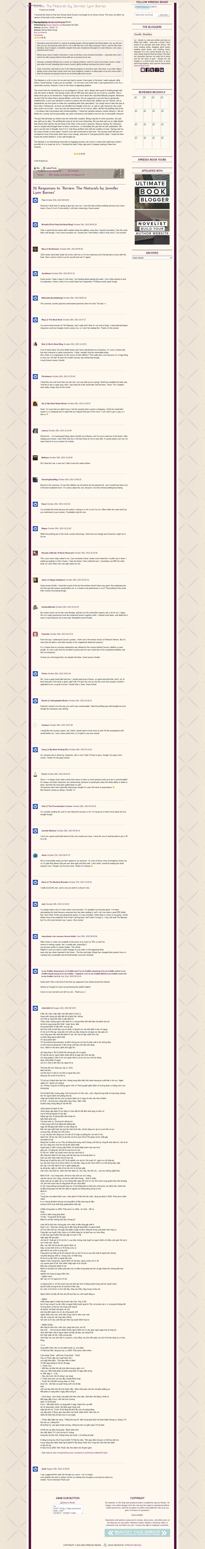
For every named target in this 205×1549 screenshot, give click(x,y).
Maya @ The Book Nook (52, 320)
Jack (43, 904)
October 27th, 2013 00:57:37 (58, 855)
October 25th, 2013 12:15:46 (63, 376)
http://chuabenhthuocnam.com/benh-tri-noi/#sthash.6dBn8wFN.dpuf (80, 1453)
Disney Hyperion (52, 25)
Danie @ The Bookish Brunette (55, 882)
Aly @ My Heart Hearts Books (54, 403)
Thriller (51, 27)
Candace (45, 725)
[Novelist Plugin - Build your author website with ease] (152, 244)
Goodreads (38, 35)
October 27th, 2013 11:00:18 (80, 882)
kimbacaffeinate (48, 607)
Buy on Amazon (40, 32)
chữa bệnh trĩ (47, 1008)
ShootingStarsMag (50, 479)
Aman (44, 855)
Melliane (45, 458)
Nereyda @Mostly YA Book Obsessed (58, 553)
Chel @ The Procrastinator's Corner (57, 806)
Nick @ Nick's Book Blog (52, 344)
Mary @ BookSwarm (50, 249)
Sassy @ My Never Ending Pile (55, 750)
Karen (44, 504)
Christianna (46, 376)
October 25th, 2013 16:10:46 (85, 553)
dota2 (44, 1469)
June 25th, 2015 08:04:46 (87, 936)
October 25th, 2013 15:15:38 (59, 528)
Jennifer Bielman (49, 831)
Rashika (147, 34)
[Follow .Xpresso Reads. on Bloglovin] (142, 9)
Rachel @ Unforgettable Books (55, 701)
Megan (44, 528)
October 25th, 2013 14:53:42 (58, 504)
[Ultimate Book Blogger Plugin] (152, 208)
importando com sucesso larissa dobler (59, 936)
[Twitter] (152, 71)
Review (41, 175)
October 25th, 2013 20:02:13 (77, 580)
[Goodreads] (157, 71)
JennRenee (46, 273)
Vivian (44, 673)
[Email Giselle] (143, 71)
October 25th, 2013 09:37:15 (63, 273)
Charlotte (45, 634)
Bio (38, 168)
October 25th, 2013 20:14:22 (67, 607)
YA (56, 27)
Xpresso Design (133, 1545)
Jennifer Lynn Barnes (56, 22)
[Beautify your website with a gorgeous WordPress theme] (137, 1536)
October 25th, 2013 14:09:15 (69, 479)
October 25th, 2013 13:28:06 (61, 458)
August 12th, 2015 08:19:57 (65, 1008)
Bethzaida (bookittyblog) (52, 298)
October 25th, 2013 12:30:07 (79, 403)
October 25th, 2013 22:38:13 (80, 701)
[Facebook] (147, 71)
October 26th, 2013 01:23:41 (80, 750)
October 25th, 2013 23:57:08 (61, 725)
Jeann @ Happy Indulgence (53, 580)
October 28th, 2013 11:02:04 (57, 904)
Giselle (52, 10)
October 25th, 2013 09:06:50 (71, 249)
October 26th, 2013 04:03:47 (58, 774)
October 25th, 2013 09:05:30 (85, 224)
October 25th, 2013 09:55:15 (74, 298)
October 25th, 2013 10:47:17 (74, 320)
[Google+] (162, 71)
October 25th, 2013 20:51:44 (59, 673)
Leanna (45, 431)
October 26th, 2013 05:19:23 (84, 806)
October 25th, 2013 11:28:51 (75, 344)
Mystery (44, 27)
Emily (44, 774)
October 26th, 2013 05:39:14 (68, 831)
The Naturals (76, 175)
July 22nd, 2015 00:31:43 (71, 976)
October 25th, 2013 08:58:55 (57, 200)
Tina (43, 200)
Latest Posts (51, 168)
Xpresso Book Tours (141, 66)
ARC (51, 175)
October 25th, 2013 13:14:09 (60, 431)
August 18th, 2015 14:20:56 (58, 1469)
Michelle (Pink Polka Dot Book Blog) (57, 224)
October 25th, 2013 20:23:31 (61, 634)
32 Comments (73, 171)
